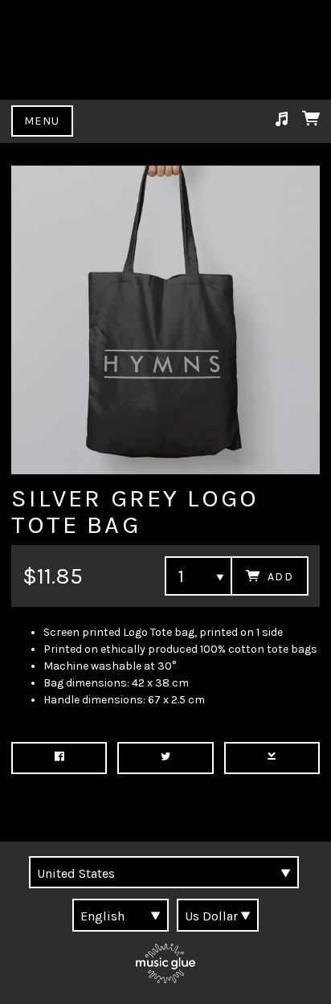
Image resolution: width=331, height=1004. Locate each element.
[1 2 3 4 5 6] (198, 576)
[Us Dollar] (218, 915)
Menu (42, 121)
